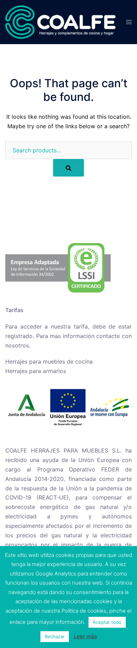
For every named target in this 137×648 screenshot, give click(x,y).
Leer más (85, 636)
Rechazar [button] (55, 636)
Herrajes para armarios (35, 370)
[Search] (68, 168)
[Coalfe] (60, 21)
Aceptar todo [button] (107, 622)
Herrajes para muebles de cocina (49, 361)
